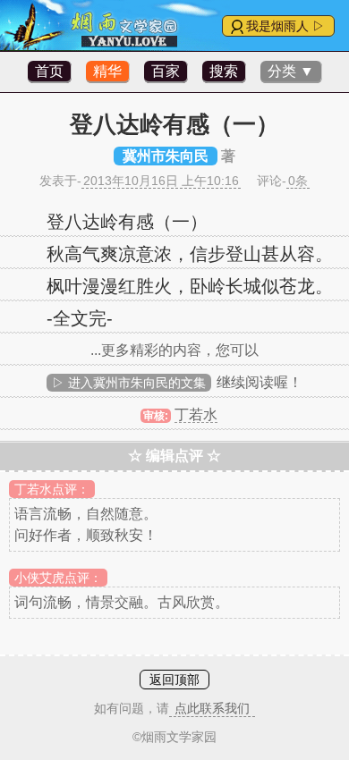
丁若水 (195, 414)
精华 (107, 71)
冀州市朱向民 (166, 156)
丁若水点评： (51, 489)
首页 (49, 71)
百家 (165, 71)
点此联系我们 (212, 708)
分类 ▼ (291, 71)
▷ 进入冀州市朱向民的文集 (129, 383)
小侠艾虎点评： (58, 577)
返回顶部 (174, 679)
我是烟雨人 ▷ (285, 26)
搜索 (223, 71)
